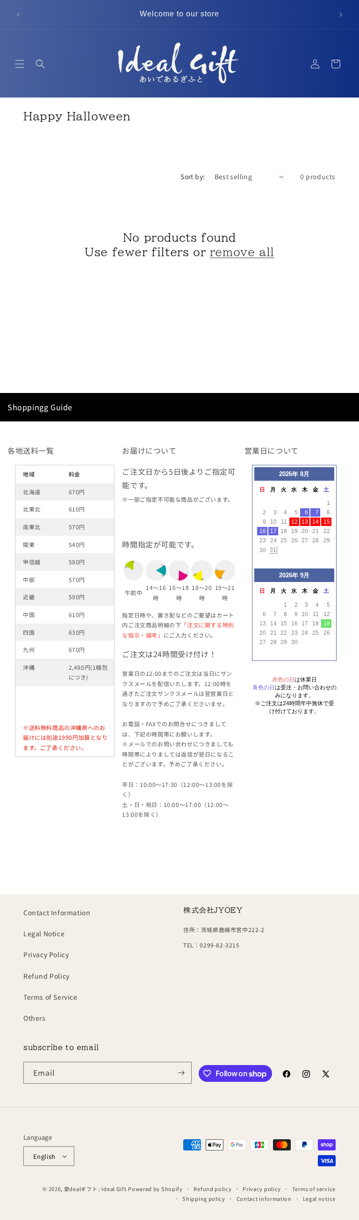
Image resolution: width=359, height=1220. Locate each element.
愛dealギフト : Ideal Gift (95, 1188)
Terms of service (314, 1188)
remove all (242, 252)
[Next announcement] (340, 14)
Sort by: (192, 176)
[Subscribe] (181, 1073)
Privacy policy (262, 1188)
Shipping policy (203, 1198)
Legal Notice (44, 933)
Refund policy (212, 1188)
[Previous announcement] (18, 14)
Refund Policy (46, 976)
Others (34, 1018)
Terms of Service (50, 997)
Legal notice (319, 1198)
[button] (19, 64)
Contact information (264, 1198)
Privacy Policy (46, 954)
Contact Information (56, 912)
